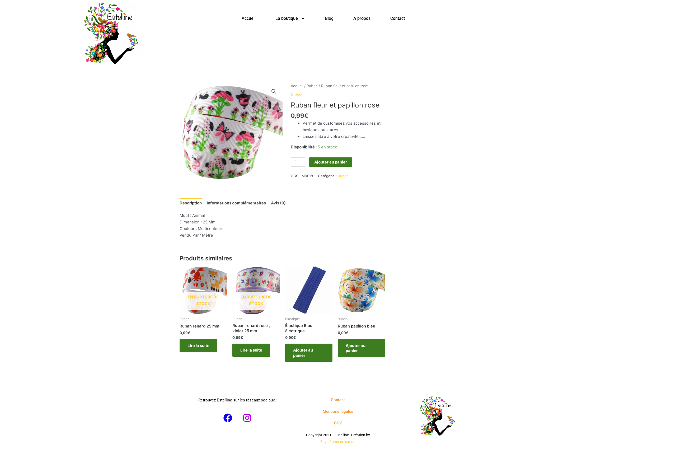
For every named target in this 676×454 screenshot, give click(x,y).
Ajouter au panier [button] (303, 353)
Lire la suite (198, 345)
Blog (329, 18)
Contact (397, 18)
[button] (290, 18)
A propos (361, 18)
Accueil (249, 18)
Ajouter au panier (330, 162)
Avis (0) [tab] (278, 202)
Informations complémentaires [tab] (236, 202)
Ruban (312, 86)
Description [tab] (191, 202)
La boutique (286, 18)
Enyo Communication (337, 441)
